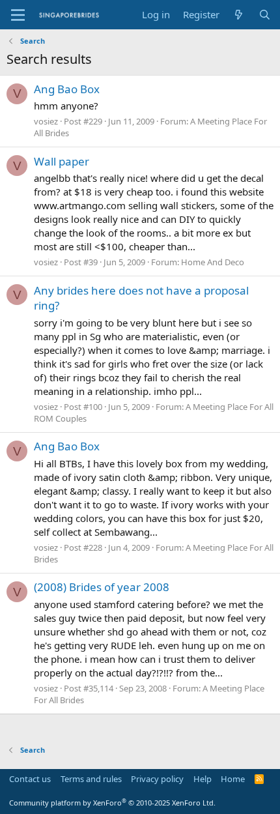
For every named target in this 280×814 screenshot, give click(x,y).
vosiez (46, 121)
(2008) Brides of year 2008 (101, 586)
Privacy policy (157, 779)
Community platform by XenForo (112, 802)
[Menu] (18, 15)
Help (202, 779)
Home (233, 779)
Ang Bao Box (67, 88)
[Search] (264, 15)
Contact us (30, 779)
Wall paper (61, 161)
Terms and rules (91, 779)
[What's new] (238, 15)
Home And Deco (212, 262)
